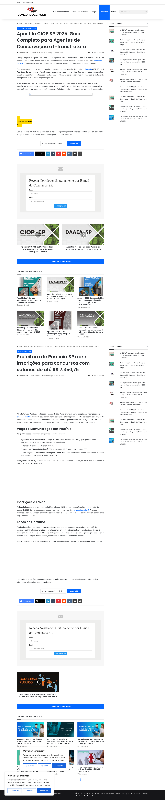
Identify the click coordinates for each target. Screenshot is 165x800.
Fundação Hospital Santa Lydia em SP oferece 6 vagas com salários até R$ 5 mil (133, 62)
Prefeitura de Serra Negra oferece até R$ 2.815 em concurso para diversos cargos (133, 42)
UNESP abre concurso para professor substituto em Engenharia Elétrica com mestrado (133, 109)
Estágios (94, 12)
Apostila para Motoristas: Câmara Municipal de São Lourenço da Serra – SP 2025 (28, 330)
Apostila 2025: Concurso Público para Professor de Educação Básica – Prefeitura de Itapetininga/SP (90, 301)
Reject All (29, 791)
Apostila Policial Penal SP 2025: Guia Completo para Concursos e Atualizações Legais (60, 296)
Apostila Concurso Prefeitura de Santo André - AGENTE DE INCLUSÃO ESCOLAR (133, 72)
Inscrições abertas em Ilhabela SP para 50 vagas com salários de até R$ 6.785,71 (133, 118)
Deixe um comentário (60, 261)
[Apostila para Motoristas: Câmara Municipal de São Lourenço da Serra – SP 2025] (30, 318)
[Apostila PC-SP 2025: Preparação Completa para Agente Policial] (60, 320)
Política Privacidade (107, 794)
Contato (145, 794)
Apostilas (104, 12)
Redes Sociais (135, 794)
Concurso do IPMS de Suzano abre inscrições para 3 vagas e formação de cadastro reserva (133, 89)
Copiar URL (74, 144)
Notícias (114, 12)
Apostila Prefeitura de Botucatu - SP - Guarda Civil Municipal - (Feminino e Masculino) (133, 52)
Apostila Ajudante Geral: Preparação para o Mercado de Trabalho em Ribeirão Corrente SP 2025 (90, 331)
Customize (15, 791)
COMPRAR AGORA (24, 122)
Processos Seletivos (80, 12)
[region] (29, 784)
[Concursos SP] (32, 12)
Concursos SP (23, 53)
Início (20, 23)
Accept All (44, 791)
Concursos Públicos (61, 12)
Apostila (88, 69)
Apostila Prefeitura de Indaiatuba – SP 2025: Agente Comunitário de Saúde (29, 300)
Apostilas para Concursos (32, 23)
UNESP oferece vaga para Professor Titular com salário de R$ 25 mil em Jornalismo (132, 32)
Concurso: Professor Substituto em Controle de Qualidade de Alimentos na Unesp (133, 99)
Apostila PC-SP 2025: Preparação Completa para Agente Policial (58, 334)
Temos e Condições (122, 794)
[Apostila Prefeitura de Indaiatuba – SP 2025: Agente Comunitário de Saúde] (30, 286)
